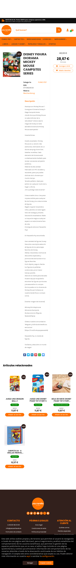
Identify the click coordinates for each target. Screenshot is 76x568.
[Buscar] (59, 30)
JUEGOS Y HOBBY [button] (18, 44)
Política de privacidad (39, 532)
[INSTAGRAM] (34, 513)
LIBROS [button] (5, 44)
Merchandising (29, 93)
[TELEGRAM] (48, 513)
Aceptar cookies (46, 563)
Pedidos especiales (64, 531)
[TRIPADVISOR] (44, 513)
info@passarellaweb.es (13, 528)
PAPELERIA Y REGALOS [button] (37, 44)
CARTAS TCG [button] (19, 39)
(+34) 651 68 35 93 (13, 525)
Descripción (30, 101)
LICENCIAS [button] (47, 39)
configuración (48, 556)
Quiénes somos (64, 527)
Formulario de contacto (13, 532)
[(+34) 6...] (41, 513)
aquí (28, 556)
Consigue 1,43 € (64, 66)
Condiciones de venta (39, 528)
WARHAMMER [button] (60, 39)
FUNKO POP (42, 82)
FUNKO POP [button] (6, 39)
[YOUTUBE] (38, 513)
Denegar (30, 563)
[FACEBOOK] (28, 513)
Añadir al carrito (14, 415)
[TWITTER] (31, 513)
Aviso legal (39, 525)
